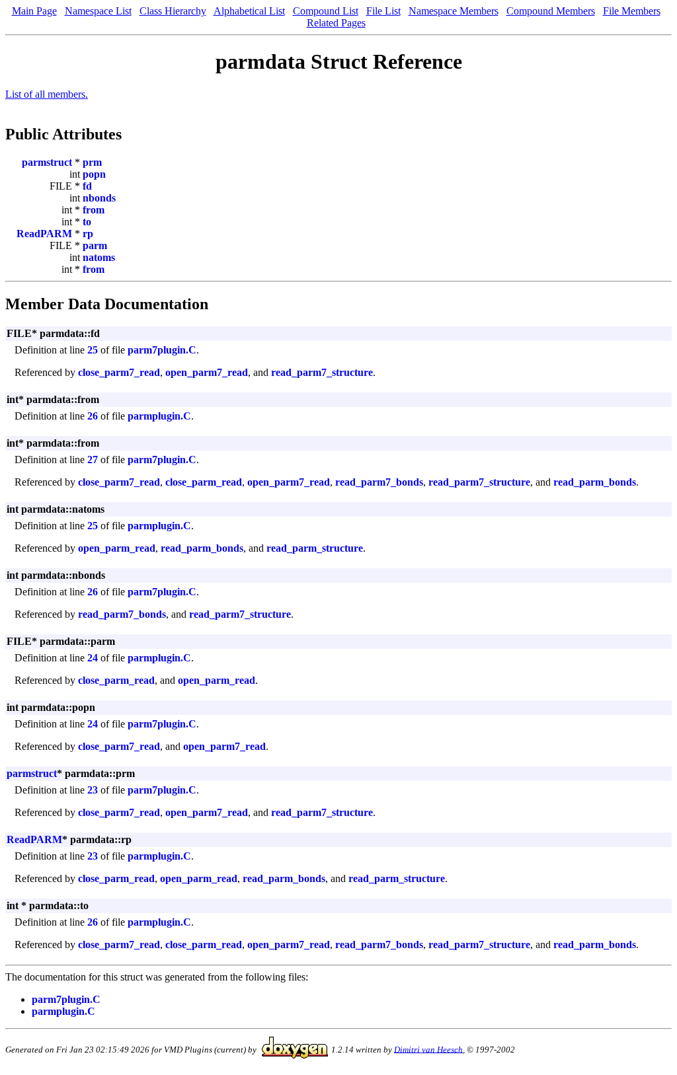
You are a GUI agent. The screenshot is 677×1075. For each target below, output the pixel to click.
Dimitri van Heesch (428, 1049)
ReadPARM (44, 233)
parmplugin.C (159, 416)
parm (95, 245)
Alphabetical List (249, 11)
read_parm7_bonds (379, 482)
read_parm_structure (314, 548)
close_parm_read (203, 482)
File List (383, 11)
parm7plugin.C (162, 349)
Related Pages (336, 22)
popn (94, 174)
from (93, 209)
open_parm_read (116, 548)
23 (92, 790)
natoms (99, 257)
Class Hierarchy (172, 11)
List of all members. (46, 94)
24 (92, 657)
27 (92, 459)
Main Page (34, 11)
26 (92, 416)
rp (88, 233)
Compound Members (550, 11)
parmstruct (47, 162)
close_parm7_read (119, 372)
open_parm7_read (206, 372)
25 (92, 349)
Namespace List (98, 11)
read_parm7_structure (322, 372)
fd (87, 186)
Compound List (325, 11)
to (87, 221)
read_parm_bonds (594, 482)
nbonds (99, 198)
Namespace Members (453, 11)
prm (92, 162)
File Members (631, 11)
